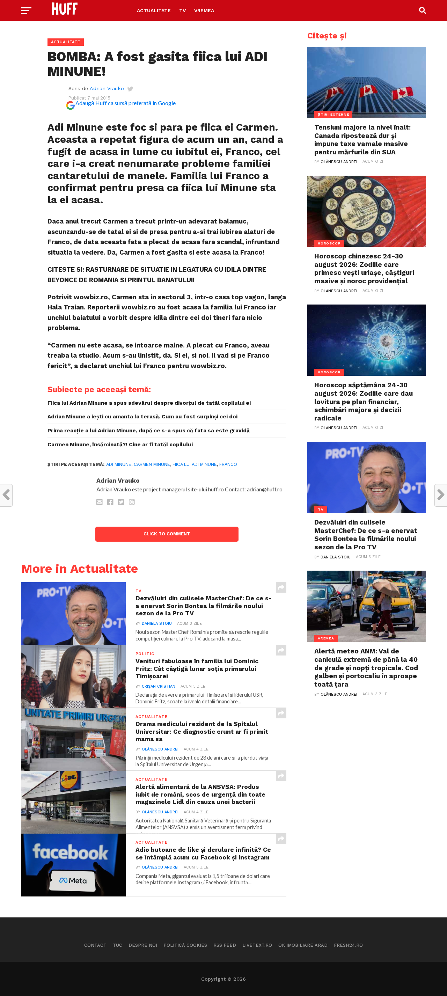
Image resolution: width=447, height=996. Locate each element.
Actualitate (154, 10)
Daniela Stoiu (157, 623)
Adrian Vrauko (107, 88)
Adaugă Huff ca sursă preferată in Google (125, 103)
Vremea (204, 10)
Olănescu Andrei (160, 749)
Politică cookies (185, 945)
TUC (117, 945)
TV (182, 10)
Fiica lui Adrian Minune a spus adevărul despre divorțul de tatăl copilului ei (149, 403)
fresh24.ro (348, 945)
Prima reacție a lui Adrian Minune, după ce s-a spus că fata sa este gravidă (148, 430)
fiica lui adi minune (195, 464)
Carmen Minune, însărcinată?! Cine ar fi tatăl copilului (120, 444)
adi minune (118, 464)
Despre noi (143, 945)
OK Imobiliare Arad (303, 945)
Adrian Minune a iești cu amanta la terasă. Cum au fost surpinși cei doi (142, 416)
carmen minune (152, 464)
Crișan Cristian (158, 686)
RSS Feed (224, 945)
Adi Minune (75, 127)
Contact (95, 945)
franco (228, 464)
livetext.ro (257, 945)
